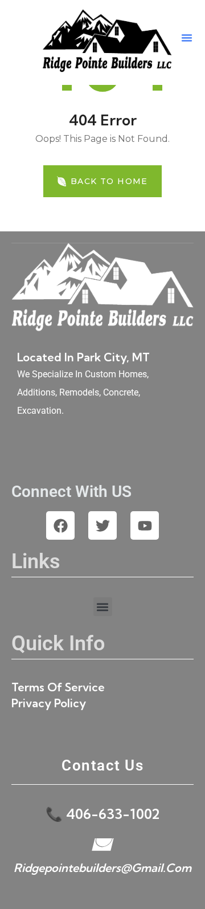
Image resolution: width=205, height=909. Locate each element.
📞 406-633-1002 (102, 813)
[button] (186, 37)
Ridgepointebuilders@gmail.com (102, 868)
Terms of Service (58, 687)
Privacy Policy (48, 703)
